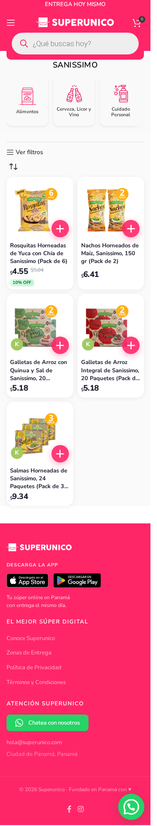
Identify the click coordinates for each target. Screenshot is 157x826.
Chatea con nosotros (54, 723)
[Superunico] (39, 550)
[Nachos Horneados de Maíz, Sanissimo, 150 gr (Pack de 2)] (111, 210)
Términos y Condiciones (36, 682)
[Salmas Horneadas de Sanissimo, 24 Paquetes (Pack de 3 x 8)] (40, 435)
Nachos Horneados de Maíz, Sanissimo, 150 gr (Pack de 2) (110, 253)
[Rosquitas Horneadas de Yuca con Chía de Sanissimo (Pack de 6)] (40, 210)
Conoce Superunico (31, 638)
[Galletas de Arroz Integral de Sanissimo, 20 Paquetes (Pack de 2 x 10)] (111, 327)
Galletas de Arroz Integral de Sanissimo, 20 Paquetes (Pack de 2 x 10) (110, 370)
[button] (60, 228)
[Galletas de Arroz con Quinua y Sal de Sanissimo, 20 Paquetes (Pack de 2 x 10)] (40, 327)
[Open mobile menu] (11, 22)
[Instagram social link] (80, 809)
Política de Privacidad (34, 667)
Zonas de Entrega (29, 653)
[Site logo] (75, 22)
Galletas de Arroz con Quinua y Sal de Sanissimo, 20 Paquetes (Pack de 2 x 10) (39, 370)
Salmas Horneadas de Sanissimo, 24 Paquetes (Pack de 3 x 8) (39, 479)
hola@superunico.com (34, 742)
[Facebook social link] (69, 809)
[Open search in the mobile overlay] (75, 43)
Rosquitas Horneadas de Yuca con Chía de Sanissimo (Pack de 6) (39, 253)
